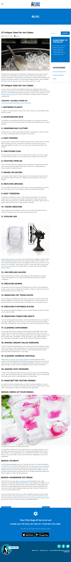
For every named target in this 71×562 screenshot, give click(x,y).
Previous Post (6, 507)
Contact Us (44, 550)
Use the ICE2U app (11, 94)
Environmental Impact (59, 71)
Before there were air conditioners (11, 259)
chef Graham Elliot (30, 372)
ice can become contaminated (36, 497)
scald (8, 289)
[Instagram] (59, 546)
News (17, 36)
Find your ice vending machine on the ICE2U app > (16, 102)
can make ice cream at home (21, 481)
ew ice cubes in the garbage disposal (17, 359)
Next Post (46, 507)
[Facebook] (63, 546)
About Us (35, 550)
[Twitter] (68, 546)
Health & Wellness (58, 75)
